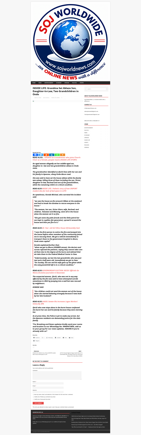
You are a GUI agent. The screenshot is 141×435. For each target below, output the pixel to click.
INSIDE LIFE (53, 97)
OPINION (66, 82)
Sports (82, 82)
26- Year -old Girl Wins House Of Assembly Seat (61, 228)
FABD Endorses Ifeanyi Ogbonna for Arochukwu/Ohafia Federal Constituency (88, 416)
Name (34, 381)
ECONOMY (58, 82)
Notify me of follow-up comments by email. (45, 397)
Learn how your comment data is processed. (63, 407)
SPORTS (86, 142)
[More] (62, 155)
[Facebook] (35, 155)
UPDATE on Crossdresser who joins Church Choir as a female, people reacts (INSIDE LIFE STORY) (56, 158)
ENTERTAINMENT (49, 82)
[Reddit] (46, 155)
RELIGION (86, 145)
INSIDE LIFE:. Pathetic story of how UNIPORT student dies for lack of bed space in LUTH (55, 189)
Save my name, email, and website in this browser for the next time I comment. (53, 394)
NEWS (39, 82)
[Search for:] (96, 89)
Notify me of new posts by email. (42, 399)
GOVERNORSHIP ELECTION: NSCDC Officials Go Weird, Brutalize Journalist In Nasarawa (56, 271)
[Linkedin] (51, 155)
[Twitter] (40, 155)
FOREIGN (86, 147)
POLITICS (74, 82)
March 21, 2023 (38, 97)
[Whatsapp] (57, 155)
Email (34, 386)
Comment (35, 370)
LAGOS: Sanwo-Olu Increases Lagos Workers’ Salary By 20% (55, 302)
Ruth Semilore (46, 97)
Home (33, 82)
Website (35, 390)
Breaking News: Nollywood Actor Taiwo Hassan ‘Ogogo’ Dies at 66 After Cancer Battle (89, 422)
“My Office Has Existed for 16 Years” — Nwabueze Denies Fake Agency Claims (88, 427)
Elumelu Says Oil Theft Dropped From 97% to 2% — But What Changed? (87, 424)
